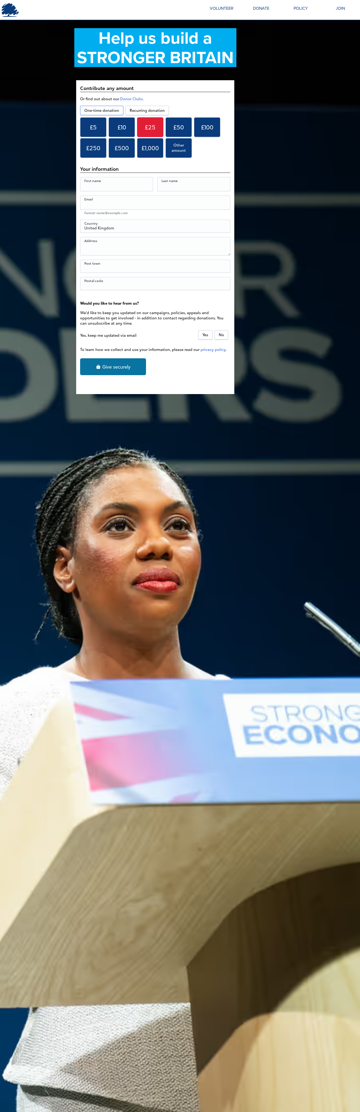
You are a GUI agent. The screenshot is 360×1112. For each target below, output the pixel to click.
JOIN (340, 8)
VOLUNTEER (221, 8)
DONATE (261, 8)
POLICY (301, 8)
